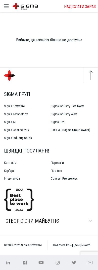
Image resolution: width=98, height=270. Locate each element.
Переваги (57, 163)
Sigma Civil (58, 122)
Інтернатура (12, 178)
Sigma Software (14, 106)
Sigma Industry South (18, 138)
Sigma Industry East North (67, 106)
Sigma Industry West (64, 114)
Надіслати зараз (80, 6)
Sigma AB (10, 122)
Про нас (56, 171)
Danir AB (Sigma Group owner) (70, 130)
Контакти (10, 163)
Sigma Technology (16, 114)
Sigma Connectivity (16, 130)
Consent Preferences (64, 178)
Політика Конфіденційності (71, 245)
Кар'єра (9, 171)
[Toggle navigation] (6, 6)
